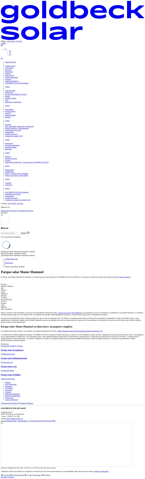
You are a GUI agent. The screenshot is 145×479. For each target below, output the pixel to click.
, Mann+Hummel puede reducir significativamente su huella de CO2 (80, 331)
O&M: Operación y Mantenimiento (17, 128)
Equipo (7, 96)
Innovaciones (9, 75)
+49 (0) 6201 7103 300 (14, 41)
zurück (7, 87)
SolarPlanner (9, 172)
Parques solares (10, 111)
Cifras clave (9, 92)
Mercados (8, 149)
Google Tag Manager (34, 475)
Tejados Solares (10, 115)
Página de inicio (10, 62)
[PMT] (51, 421)
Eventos (8, 160)
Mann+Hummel (124, 277)
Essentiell (6, 475)
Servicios (8, 70)
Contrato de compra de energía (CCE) (18, 200)
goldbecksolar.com (11, 259)
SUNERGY (9, 388)
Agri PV (8, 113)
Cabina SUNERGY (12, 81)
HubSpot (47, 475)
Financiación (9, 132)
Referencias (9, 72)
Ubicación (8, 390)
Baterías (8, 117)
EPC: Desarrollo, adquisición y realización (19, 126)
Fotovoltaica (9, 68)
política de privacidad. (101, 471)
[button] (2, 58)
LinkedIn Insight (18, 475)
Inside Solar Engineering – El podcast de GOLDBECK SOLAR (27, 162)
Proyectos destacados (12, 145)
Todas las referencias (8, 379)
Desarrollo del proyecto (13, 194)
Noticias (8, 74)
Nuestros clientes (10, 147)
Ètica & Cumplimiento (12, 396)
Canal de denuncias (11, 400)
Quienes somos (10, 66)
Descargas (8, 386)
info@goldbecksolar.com (14, 419)
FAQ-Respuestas (10, 384)
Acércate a (8, 185)
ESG (6, 100)
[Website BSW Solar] (15, 421)
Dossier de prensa (11, 158)
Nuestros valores (10, 98)
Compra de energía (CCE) (14, 136)
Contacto (8, 79)
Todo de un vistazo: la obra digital (16, 175)
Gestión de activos (11, 134)
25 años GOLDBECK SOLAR (15, 94)
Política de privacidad (12, 394)
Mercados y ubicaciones (13, 102)
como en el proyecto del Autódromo (70, 313)
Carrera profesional (11, 77)
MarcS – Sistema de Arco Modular (16, 173)
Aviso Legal (9, 398)
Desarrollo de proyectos (13, 130)
